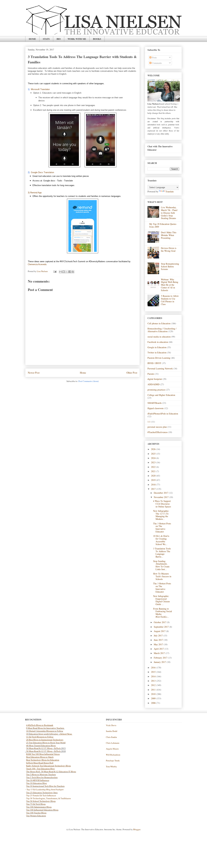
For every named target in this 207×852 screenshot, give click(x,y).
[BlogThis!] (63, 271)
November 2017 (161, 497)
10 (27, 734)
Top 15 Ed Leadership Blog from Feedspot (45, 789)
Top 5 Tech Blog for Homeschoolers (42, 777)
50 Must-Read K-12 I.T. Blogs (39, 748)
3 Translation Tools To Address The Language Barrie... (162, 552)
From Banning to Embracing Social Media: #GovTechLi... (162, 612)
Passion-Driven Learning (158, 357)
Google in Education (156, 347)
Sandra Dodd (111, 731)
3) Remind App (35, 192)
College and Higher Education (161, 395)
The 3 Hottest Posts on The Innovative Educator (162, 527)
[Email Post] (54, 271)
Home (83, 372)
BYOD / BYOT (154, 363)
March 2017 (159, 653)
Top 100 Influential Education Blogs (42, 810)
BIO (59, 39)
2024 (153, 458)
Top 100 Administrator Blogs (39, 807)
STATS (46, 39)
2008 (153, 702)
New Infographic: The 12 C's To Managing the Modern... (161, 514)
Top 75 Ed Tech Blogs (36, 804)
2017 (153, 488)
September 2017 (161, 626)
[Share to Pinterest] (72, 271)
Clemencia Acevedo (37, 264)
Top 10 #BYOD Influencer (37, 780)
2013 (153, 680)
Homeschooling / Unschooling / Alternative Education (161, 330)
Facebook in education (157, 341)
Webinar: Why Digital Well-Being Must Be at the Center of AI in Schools (169, 285)
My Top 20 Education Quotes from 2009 (162, 225)
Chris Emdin (111, 737)
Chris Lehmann (112, 742)
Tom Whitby (111, 766)
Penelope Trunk (113, 760)
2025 (153, 453)
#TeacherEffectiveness (157, 432)
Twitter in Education (156, 352)
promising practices (156, 389)
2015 (153, 671)
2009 (153, 698)
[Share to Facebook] (69, 271)
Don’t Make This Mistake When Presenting (168, 235)
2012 (153, 685)
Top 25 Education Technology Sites (42, 792)
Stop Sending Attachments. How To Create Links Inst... (161, 565)
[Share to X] (66, 271)
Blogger (136, 829)
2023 (153, 462)
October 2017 (160, 622)
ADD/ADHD (153, 384)
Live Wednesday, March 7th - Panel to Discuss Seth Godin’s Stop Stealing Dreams (169, 213)
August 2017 (160, 631)
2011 (153, 689)
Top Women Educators (36, 815)
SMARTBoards (154, 402)
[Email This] (60, 271)
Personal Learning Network (160, 368)
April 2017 (159, 648)
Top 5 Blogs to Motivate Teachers (41, 774)
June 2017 (159, 639)
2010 (153, 694)
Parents (150, 373)
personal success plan (157, 426)
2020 (153, 475)
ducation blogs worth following (44, 734)
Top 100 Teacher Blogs (36, 813)
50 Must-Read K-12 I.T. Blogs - (40, 751)
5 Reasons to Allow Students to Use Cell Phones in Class (170, 299)
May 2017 (159, 644)
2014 (153, 676)
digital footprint (154, 378)
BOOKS (97, 39)
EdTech (57, 748)
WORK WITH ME (77, 39)
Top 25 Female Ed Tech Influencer (41, 795)
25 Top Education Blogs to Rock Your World (45, 742)
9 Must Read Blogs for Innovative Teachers (45, 728)
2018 (153, 484)
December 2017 (161, 492)
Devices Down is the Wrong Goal (168, 249)
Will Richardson (113, 754)
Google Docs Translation (42, 172)
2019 (153, 480)
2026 (153, 449)
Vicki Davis (111, 725)
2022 (153, 466)
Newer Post (33, 372)
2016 (153, 667)
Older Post (131, 372)
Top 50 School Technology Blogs (41, 801)
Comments (156, 62)
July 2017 (158, 635)
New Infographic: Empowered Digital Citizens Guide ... (161, 600)
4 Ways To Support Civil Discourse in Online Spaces (162, 503)
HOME (32, 39)
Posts (154, 57)
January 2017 (160, 662)
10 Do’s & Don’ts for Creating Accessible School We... (161, 540)
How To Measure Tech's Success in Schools (162, 576)
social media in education (159, 336)
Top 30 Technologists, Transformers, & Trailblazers (48, 798)
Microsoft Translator (40, 89)
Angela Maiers (112, 748)
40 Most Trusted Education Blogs (41, 745)
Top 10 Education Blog (36, 783)
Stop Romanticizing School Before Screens (170, 266)
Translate (169, 191)
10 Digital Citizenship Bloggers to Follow (44, 731)
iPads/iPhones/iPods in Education (162, 413)
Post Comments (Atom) (88, 381)
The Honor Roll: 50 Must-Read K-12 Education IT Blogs (51, 771)
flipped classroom (155, 408)
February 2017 (161, 657)
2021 (153, 471)
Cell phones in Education (158, 323)
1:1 (148, 421)
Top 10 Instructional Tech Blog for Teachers (45, 786)
